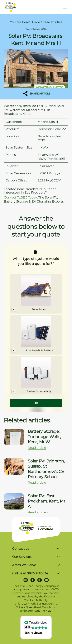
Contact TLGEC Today (20, 197)
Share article (39, 93)
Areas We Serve (24, 565)
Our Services (21, 557)
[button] (36, 627)
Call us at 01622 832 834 (30, 573)
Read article (37, 448)
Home (35, 22)
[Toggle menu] (65, 7)
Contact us (20, 548)
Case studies (52, 22)
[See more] (14, 437)
